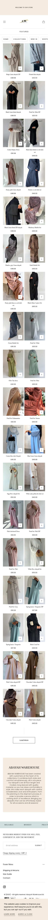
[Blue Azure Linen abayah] (34, 439)
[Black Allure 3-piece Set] (34, 286)
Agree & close (25, 914)
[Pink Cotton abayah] (34, 703)
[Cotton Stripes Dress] (13, 133)
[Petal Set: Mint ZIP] (34, 95)
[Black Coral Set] (34, 627)
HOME (5, 39)
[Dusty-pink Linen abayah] (13, 173)
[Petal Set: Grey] (13, 590)
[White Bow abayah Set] (34, 552)
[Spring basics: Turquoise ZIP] (34, 590)
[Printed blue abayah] (34, 57)
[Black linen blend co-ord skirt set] (34, 133)
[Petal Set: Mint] (34, 364)
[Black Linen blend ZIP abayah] (13, 211)
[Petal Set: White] (34, 326)
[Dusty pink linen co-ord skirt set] (13, 286)
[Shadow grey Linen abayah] (13, 248)
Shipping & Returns (11, 870)
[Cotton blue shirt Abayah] (13, 439)
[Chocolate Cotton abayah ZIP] (34, 665)
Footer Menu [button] (8, 864)
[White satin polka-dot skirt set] (34, 477)
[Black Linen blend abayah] (13, 95)
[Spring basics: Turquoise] (13, 627)
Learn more (9, 914)
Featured (24, 32)
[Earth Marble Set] (34, 248)
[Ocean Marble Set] (13, 326)
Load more (24, 740)
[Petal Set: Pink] (13, 552)
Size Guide (7, 874)
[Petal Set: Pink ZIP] (34, 514)
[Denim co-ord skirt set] (34, 173)
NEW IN (34, 39)
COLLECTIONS (19, 39)
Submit (38, 845)
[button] (4, 21)
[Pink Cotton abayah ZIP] (13, 665)
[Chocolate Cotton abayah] (13, 703)
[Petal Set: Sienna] (34, 401)
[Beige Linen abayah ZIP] (13, 57)
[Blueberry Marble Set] (34, 211)
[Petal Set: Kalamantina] (13, 401)
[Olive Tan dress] (13, 364)
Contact (6, 878)
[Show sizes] (20, 68)
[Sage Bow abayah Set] (13, 477)
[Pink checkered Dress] (13, 514)
